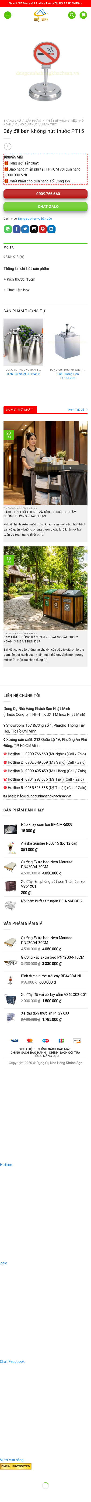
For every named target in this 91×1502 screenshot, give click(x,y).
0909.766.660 (47, 194)
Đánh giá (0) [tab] (14, 257)
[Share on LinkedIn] (51, 229)
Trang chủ (12, 120)
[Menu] (7, 15)
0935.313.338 (36, 788)
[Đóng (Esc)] (4, 1474)
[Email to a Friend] (34, 229)
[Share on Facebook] (17, 229)
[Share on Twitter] (25, 229)
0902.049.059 (36, 762)
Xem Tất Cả (76, 409)
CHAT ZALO (48, 207)
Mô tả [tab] (9, 247)
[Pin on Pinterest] (43, 229)
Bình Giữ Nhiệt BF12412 (23, 374)
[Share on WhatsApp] (8, 229)
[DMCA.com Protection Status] (16, 1466)
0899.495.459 (36, 771)
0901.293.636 (36, 779)
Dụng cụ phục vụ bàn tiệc (36, 124)
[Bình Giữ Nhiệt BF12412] (23, 342)
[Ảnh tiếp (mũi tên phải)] (18, 1493)
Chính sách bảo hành (28, 1052)
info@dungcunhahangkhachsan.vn (44, 796)
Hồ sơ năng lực (46, 1056)
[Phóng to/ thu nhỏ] (18, 1474)
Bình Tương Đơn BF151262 (68, 376)
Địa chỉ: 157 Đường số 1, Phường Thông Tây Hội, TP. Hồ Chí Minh (45, 3)
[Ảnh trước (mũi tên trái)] (4, 1493)
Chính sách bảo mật (54, 1049)
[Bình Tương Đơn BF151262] (68, 342)
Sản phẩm (33, 120)
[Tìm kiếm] (72, 15)
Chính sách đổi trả (64, 1052)
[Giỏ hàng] (83, 15)
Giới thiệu (27, 1049)
